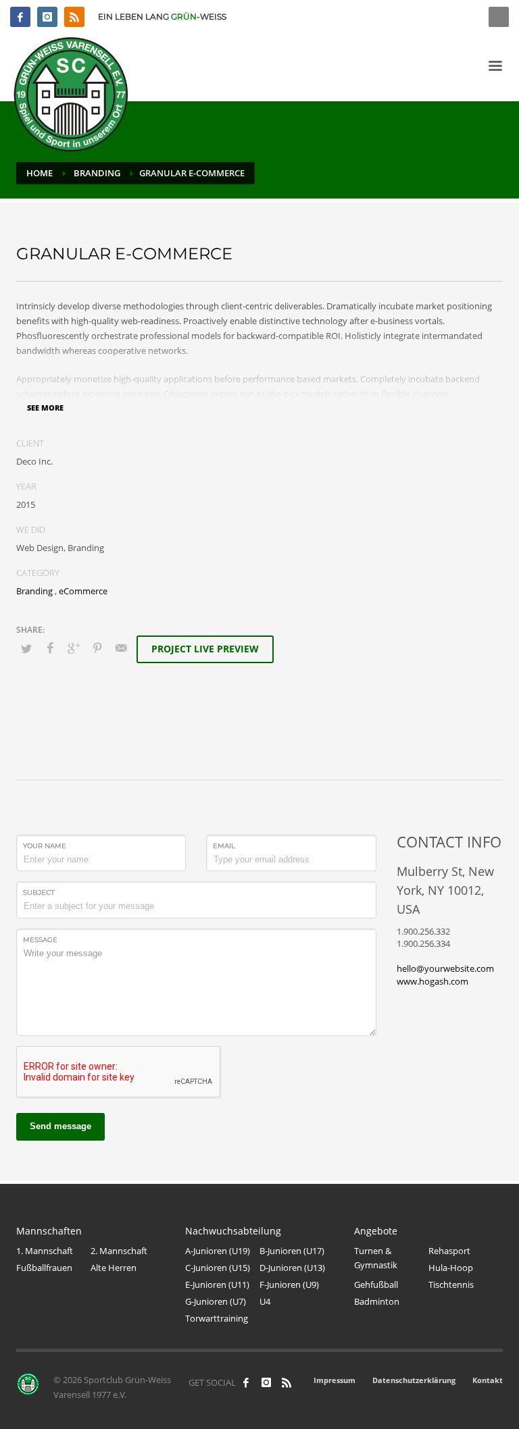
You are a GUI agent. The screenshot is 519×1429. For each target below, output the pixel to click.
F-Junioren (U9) (289, 1284)
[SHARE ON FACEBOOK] (50, 648)
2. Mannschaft (119, 1251)
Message (40, 939)
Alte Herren (114, 1268)
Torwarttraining (216, 1318)
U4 (265, 1301)
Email (224, 845)
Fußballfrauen (44, 1268)
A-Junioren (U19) (217, 1251)
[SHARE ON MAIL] (121, 648)
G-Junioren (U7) (215, 1301)
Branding (34, 591)
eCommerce (83, 591)
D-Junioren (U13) (292, 1268)
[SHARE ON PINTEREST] (97, 648)
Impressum (334, 1380)
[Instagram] (47, 17)
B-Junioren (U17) (292, 1251)
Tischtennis (451, 1284)
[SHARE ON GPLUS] (74, 648)
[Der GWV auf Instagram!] (266, 1382)
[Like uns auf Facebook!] (246, 1382)
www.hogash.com (432, 981)
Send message (60, 1126)
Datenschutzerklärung (413, 1380)
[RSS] (74, 17)
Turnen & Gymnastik (375, 1258)
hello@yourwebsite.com (445, 968)
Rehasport (449, 1251)
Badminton (376, 1301)
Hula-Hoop (450, 1268)
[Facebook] (20, 17)
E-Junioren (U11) (217, 1284)
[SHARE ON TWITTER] (26, 648)
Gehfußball (376, 1284)
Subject (39, 892)
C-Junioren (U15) (217, 1268)
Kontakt (487, 1380)
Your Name (44, 845)
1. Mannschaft (44, 1251)
